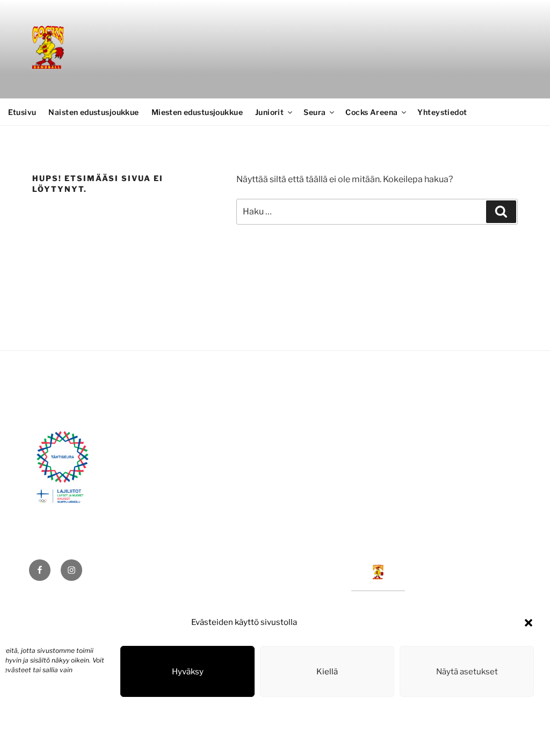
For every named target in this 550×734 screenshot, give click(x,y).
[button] (528, 622)
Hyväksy (188, 672)
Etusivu (22, 112)
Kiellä (327, 672)
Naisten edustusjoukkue (93, 112)
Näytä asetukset (467, 672)
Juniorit (269, 112)
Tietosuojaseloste (35, 714)
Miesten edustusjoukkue (197, 112)
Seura (314, 112)
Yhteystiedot (442, 112)
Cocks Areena (371, 112)
